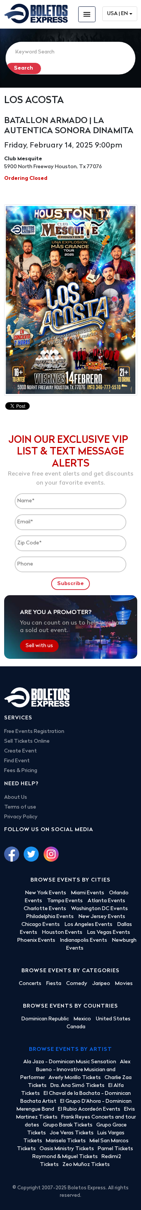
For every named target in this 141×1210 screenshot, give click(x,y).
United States (113, 1019)
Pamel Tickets (115, 1149)
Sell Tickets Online (27, 741)
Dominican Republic (45, 1019)
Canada (76, 1027)
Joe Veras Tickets (72, 1133)
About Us (15, 797)
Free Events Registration (34, 731)
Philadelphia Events (50, 917)
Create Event (20, 751)
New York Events (45, 893)
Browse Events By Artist (70, 1049)
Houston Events (62, 932)
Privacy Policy (21, 817)
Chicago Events (40, 924)
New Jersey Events (102, 917)
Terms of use (20, 807)
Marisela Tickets (66, 1141)
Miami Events (87, 893)
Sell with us (39, 646)
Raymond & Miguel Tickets (65, 1157)
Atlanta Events (106, 901)
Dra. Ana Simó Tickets (77, 1085)
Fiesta (53, 984)
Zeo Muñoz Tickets (86, 1164)
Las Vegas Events (108, 932)
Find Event (17, 761)
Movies (124, 984)
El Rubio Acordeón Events (89, 1109)
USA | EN (117, 14)
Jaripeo (101, 984)
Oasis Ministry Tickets (66, 1149)
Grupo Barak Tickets (67, 1125)
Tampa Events (65, 901)
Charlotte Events (45, 909)
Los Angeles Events (88, 924)
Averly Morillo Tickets (75, 1078)
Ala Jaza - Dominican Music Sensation (69, 1062)
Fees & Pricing (20, 771)
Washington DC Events (99, 909)
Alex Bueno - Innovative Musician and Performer (75, 1070)
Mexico (82, 1019)
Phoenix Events (36, 940)
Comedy (76, 984)
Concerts (30, 984)
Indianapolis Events (83, 940)
